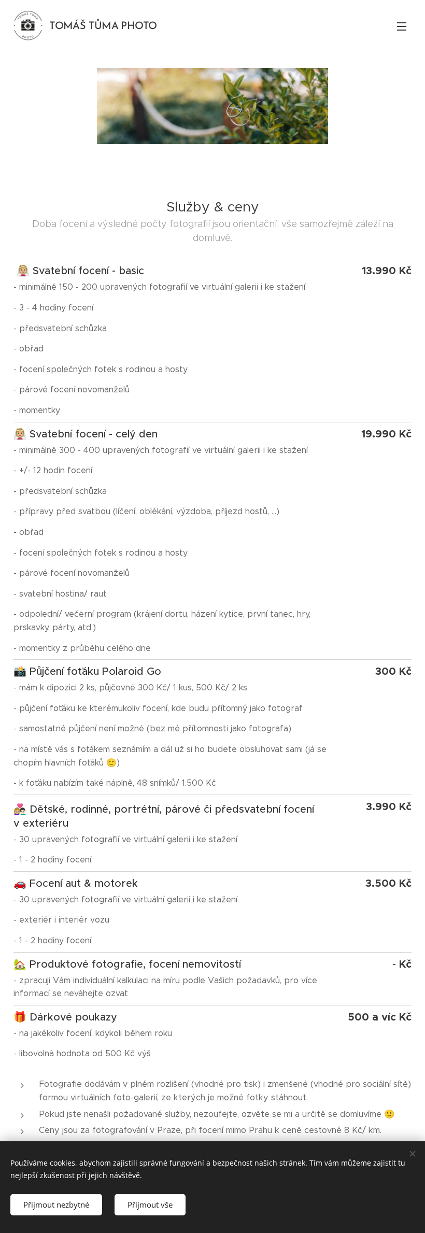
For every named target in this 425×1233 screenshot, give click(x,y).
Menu (401, 26)
